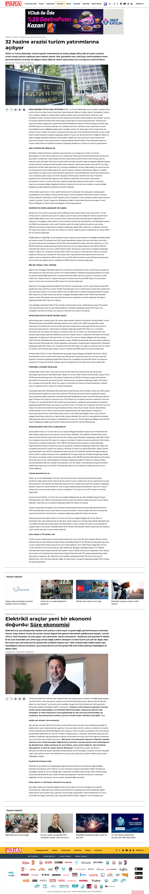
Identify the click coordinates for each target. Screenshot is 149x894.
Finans (41, 4)
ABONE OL (140, 4)
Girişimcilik (50, 4)
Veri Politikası (33, 856)
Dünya (68, 4)
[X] (117, 4)
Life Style (76, 4)
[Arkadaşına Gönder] (19, 109)
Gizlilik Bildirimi (49, 856)
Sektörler (60, 4)
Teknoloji (86, 4)
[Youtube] (124, 4)
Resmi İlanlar (96, 4)
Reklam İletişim (81, 856)
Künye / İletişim (65, 856)
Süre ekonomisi (50, 625)
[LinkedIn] (128, 4)
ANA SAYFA (8, 37)
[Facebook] (114, 4)
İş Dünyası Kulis (30, 4)
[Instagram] (121, 4)
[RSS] (131, 4)
